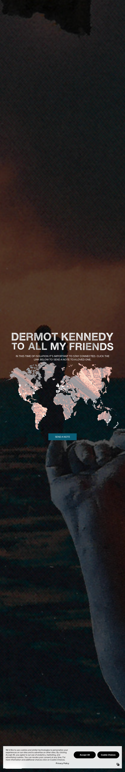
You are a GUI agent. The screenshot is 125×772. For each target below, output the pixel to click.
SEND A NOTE (62, 437)
